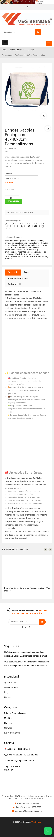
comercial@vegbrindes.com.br (28, 811)
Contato (7, 697)
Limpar (10, 183)
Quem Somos (10, 682)
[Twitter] (26, 627)
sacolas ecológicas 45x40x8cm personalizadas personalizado (25, 254)
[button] (43, 116)
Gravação (9, 173)
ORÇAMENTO (13, 201)
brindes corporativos (19, 241)
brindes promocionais (29, 245)
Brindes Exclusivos (32, 243)
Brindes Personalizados (15, 713)
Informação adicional (18, 278)
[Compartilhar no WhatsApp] (8, 226)
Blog (6, 692)
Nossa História (11, 687)
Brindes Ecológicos (17, 50)
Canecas (8, 723)
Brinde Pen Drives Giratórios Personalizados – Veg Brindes (27, 589)
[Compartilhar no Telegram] (28, 226)
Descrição (13, 272)
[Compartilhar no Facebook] (15, 226)
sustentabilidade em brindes (31, 256)
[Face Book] (22, 627)
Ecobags (31, 50)
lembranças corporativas (28, 247)
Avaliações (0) (14, 284)
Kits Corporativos (12, 733)
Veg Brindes (36, 822)
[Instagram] (29, 627)
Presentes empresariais (27, 252)
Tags (26, 272)
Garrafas (8, 728)
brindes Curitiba (36, 241)
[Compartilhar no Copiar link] (42, 226)
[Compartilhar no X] (22, 226)
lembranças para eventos (16, 250)
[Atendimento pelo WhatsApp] (48, 831)
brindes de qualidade (14, 243)
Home (4, 50)
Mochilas (8, 718)
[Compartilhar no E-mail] (35, 226)
